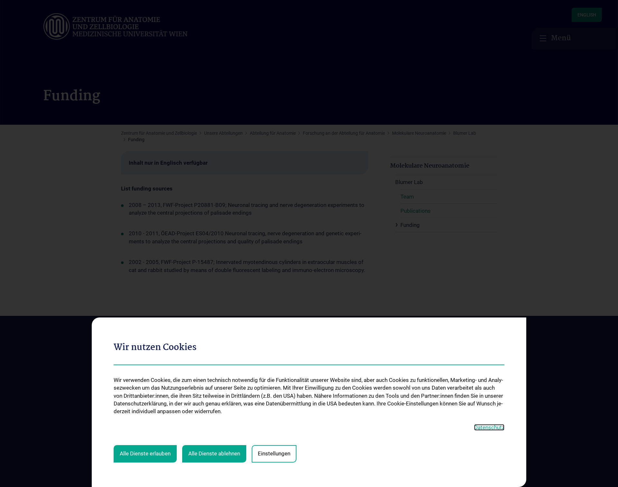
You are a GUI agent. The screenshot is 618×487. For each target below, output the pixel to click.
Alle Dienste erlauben (145, 453)
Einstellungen (274, 453)
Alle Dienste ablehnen (214, 453)
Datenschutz (489, 427)
